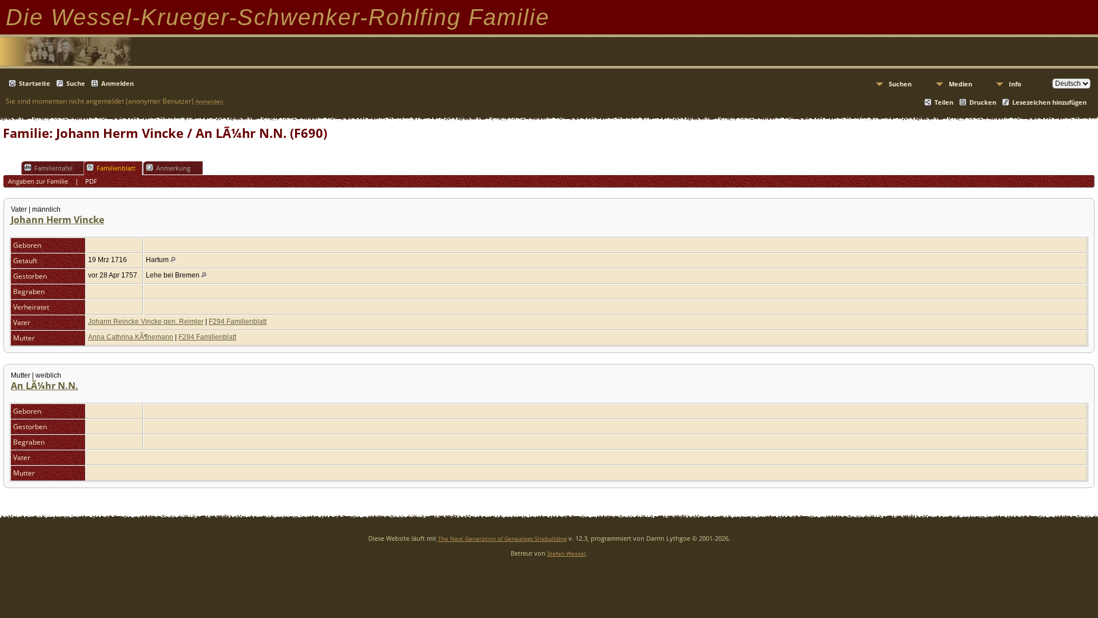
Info (1015, 84)
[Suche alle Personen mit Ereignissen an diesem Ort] (173, 260)
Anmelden (117, 83)
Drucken (982, 102)
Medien (960, 84)
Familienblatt (116, 168)
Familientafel (53, 168)
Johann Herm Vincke (57, 219)
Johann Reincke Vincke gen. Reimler (146, 322)
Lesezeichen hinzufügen (1049, 102)
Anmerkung (173, 168)
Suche (75, 83)
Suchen (900, 84)
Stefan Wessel (566, 553)
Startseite (34, 83)
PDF (91, 181)
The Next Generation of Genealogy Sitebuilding (502, 538)
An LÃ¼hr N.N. (44, 385)
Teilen (943, 102)
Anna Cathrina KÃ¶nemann (130, 337)
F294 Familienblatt (237, 322)
